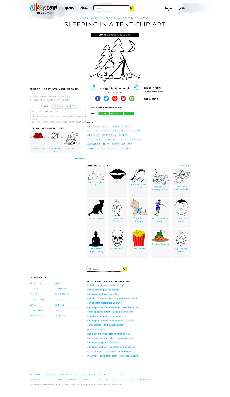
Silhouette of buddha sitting (96, 250)
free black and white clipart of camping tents (108, 334)
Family (34, 294)
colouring (94, 139)
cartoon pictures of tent (98, 311)
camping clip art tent (97, 347)
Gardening (62, 294)
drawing (93, 135)
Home (85, 18)
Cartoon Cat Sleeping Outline (160, 188)
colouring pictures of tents (100, 298)
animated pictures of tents (123, 347)
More (79, 158)
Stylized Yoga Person (181, 250)
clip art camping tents (97, 285)
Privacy (74, 379)
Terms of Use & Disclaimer (47, 379)
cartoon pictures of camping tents (103, 307)
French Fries (139, 248)
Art (57, 283)
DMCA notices (92, 379)
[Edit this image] (135, 88)
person (136, 130)
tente (101, 148)
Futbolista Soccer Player (160, 219)
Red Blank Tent (38, 148)
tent (106, 144)
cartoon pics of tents (97, 320)
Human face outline (182, 219)
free (109, 18)
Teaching (36, 310)
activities (93, 144)
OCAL (116, 35)
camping (135, 139)
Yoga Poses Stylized (117, 219)
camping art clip (117, 316)
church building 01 (96, 183)
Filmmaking (62, 288)
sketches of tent (131, 307)
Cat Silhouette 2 (96, 218)
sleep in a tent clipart (123, 311)
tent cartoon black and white (101, 338)
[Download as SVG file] (94, 88)
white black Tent (54, 150)
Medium (58, 106)
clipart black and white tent (118, 351)
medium (116, 113)
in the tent (92, 356)
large (129, 113)
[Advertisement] (58, 58)
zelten (112, 148)
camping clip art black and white (103, 294)
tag (113, 374)
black (118, 18)
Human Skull (117, 248)
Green (59, 310)
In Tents (72, 148)
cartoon (97, 18)
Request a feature (94, 374)
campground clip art (97, 342)
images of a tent (126, 338)
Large (71, 106)
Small (44, 106)
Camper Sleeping (160, 244)
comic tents (117, 285)
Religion (35, 283)
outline (92, 130)
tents (91, 148)
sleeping (111, 139)
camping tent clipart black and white (104, 303)
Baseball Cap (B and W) (138, 186)
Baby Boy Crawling (139, 219)
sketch (123, 135)
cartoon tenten (94, 325)
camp (123, 139)
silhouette (120, 130)
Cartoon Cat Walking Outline (182, 187)
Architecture (39, 315)
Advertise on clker (43, 374)
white (126, 126)
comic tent (114, 342)
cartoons (109, 135)
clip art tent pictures (97, 316)
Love (33, 305)
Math (58, 299)
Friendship (37, 299)
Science (60, 305)
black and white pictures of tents (103, 289)
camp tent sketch (108, 356)
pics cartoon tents (96, 329)
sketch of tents (94, 351)
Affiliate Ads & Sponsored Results (128, 379)
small (104, 113)
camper (127, 144)
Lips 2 (117, 181)
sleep (115, 144)
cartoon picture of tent (126, 298)
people (105, 130)
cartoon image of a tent (121, 320)
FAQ (122, 374)
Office (34, 288)
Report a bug (69, 374)
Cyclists (60, 315)
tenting (125, 148)
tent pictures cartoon (114, 325)
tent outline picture (129, 356)
